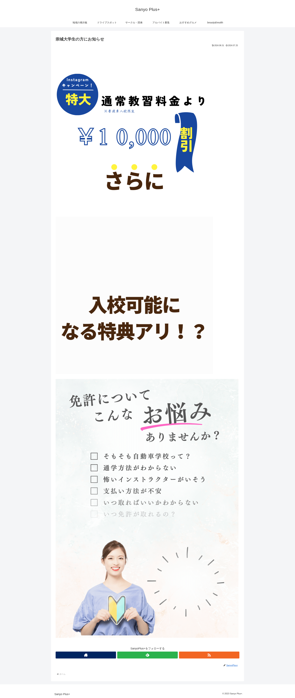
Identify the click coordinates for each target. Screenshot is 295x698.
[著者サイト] (86, 655)
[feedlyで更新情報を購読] (147, 655)
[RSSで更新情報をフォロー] (209, 655)
